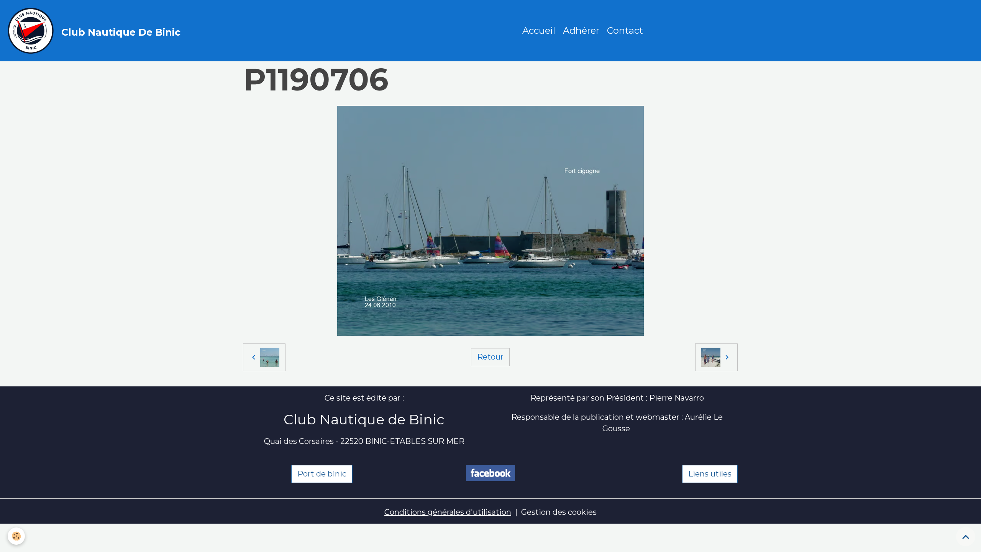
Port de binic (321, 473)
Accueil (538, 30)
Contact (625, 30)
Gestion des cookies (559, 512)
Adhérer (581, 30)
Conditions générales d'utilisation (447, 512)
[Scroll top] (965, 536)
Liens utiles (710, 473)
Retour (490, 356)
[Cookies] (16, 536)
